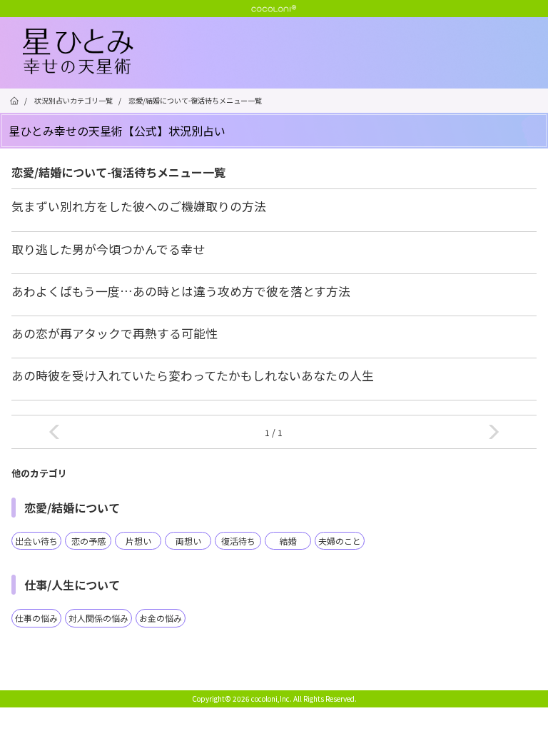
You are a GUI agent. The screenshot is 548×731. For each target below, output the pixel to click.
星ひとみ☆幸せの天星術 (285, 52)
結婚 (288, 541)
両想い (188, 541)
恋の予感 (88, 541)
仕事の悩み (36, 618)
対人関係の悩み (98, 618)
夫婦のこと (339, 541)
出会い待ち (36, 541)
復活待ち (238, 541)
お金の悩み (160, 618)
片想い (138, 541)
